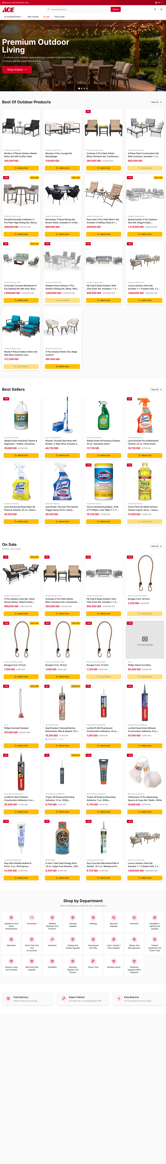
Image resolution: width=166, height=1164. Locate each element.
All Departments (13, 17)
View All (154, 102)
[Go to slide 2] (81, 88)
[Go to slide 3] (84, 88)
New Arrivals (33, 17)
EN (159, 3)
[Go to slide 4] (87, 88)
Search (116, 9)
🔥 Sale (46, 17)
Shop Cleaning (15, 69)
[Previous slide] (4, 55)
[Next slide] (161, 55)
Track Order (59, 17)
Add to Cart (23, 168)
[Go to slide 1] (79, 88)
